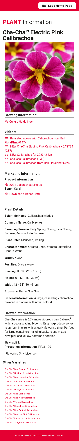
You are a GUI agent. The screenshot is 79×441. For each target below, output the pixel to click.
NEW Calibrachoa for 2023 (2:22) (30, 154)
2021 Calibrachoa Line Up (25, 185)
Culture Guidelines (21, 121)
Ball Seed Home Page (57, 6)
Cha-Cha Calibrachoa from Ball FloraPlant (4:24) (39, 163)
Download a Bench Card (24, 194)
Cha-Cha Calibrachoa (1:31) (26, 159)
